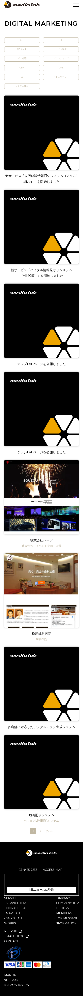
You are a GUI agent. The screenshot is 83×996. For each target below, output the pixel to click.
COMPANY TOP (67, 903)
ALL (22, 40)
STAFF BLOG (15, 936)
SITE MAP (11, 980)
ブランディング (61, 58)
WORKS (10, 923)
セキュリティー (61, 76)
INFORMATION (66, 923)
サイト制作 (60, 49)
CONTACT (11, 941)
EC (22, 76)
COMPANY (62, 898)
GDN (22, 67)
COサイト (22, 49)
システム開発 (22, 86)
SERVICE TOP (16, 903)
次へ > (49, 831)
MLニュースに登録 (41, 889)
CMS (61, 67)
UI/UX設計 (22, 58)
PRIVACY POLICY (16, 985)
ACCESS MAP (52, 870)
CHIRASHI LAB (17, 908)
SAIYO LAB (14, 918)
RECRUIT (11, 931)
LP (61, 40)
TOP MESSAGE (67, 918)
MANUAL (11, 975)
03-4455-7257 (28, 870)
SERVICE (10, 898)
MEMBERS (64, 913)
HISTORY (63, 908)
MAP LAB (13, 913)
